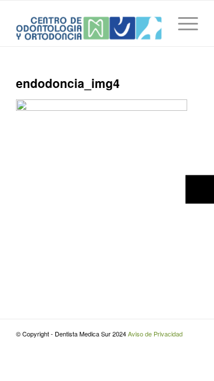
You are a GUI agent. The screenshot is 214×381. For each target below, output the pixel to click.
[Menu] (182, 23)
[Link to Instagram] (172, 346)
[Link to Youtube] (189, 346)
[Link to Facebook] (155, 346)
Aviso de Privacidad (155, 333)
